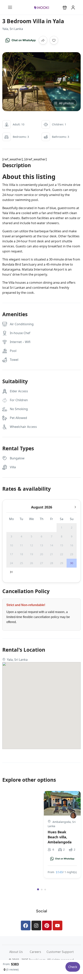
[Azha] (73, 815)
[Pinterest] (47, 925)
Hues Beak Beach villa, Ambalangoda (60, 837)
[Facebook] (25, 925)
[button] (65, 7)
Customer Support (60, 952)
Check (72, 967)
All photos (66, 103)
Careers (38, 952)
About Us (19, 952)
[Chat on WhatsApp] (20, 40)
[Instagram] (36, 925)
